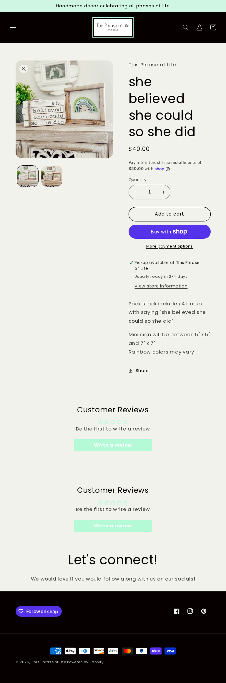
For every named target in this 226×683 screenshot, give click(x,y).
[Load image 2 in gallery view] (51, 176)
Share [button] (142, 371)
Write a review (113, 445)
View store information (160, 286)
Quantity (138, 180)
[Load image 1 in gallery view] (27, 176)
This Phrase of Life (48, 662)
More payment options (169, 246)
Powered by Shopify (85, 662)
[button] (13, 27)
